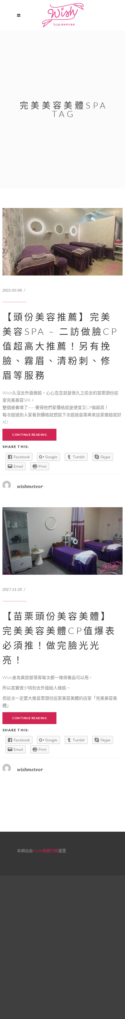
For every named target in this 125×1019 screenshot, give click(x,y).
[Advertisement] (62, 946)
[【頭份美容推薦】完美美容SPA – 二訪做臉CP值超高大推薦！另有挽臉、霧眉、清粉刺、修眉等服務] (62, 274)
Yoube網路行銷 (45, 850)
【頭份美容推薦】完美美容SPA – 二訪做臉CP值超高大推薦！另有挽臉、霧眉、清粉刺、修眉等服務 (60, 345)
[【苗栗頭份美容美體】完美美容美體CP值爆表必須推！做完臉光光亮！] (62, 573)
